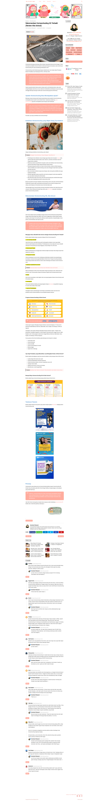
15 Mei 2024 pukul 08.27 (44, 644)
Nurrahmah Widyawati (34, 525)
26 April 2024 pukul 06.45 (36, 670)
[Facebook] (77, 796)
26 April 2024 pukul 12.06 (39, 687)
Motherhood (70, 54)
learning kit (51, 284)
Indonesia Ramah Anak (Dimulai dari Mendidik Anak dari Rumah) (44, 267)
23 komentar (48, 28)
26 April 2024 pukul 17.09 (38, 750)
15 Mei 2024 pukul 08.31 (44, 712)
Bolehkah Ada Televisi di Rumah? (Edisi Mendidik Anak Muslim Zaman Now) (46, 370)
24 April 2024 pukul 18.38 (39, 580)
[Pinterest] (61, 532)
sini (71, 38)
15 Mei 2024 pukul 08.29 (44, 660)
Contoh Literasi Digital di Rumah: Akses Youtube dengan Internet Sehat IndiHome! (37, 555)
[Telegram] (45, 532)
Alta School (49, 189)
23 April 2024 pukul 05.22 (37, 563)
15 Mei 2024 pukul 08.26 (44, 627)
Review (78, 54)
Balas (27, 576)
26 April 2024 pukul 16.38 (38, 722)
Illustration (49, 1)
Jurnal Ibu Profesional (78, 52)
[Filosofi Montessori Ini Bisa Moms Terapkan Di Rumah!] (47, 555)
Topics (54, 1)
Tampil (31, 31)
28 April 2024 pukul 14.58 (37, 766)
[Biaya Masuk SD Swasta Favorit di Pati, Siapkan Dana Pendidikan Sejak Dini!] (28, 544)
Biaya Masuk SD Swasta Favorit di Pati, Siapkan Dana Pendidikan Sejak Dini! (37, 544)
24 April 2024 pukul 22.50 (36, 598)
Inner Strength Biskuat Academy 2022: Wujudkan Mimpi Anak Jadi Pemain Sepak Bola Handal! (56, 550)
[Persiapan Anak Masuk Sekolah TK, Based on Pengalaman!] (47, 544)
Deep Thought (78, 47)
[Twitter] (50, 532)
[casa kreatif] (76, 75)
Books (73, 47)
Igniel (81, 799)
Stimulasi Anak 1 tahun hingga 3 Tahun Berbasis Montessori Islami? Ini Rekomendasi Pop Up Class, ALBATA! (37, 550)
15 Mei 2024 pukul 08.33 (44, 756)
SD (59, 502)
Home (40, 1)
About (44, 1)
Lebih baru (28, 536)
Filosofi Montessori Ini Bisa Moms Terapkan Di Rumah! (56, 554)
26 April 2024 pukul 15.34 (37, 703)
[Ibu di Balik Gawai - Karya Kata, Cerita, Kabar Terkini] (30, 1)
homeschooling (29, 101)
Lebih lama (60, 536)
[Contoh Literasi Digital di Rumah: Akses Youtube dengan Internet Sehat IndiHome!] (28, 555)
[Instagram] (81, 796)
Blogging (68, 47)
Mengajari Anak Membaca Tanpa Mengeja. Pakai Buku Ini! (42, 155)
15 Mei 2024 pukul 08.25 (44, 589)
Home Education (29, 520)
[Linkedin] (55, 532)
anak (56, 99)
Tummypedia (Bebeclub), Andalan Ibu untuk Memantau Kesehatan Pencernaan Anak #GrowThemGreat (74, 116)
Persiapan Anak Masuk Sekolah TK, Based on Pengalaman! (57, 544)
